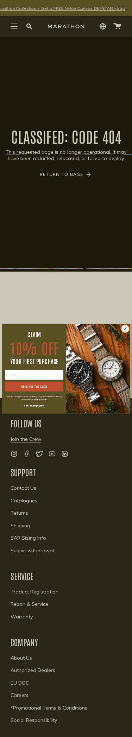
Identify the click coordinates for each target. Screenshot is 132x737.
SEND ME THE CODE (34, 386)
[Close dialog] (124, 328)
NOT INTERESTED (34, 405)
